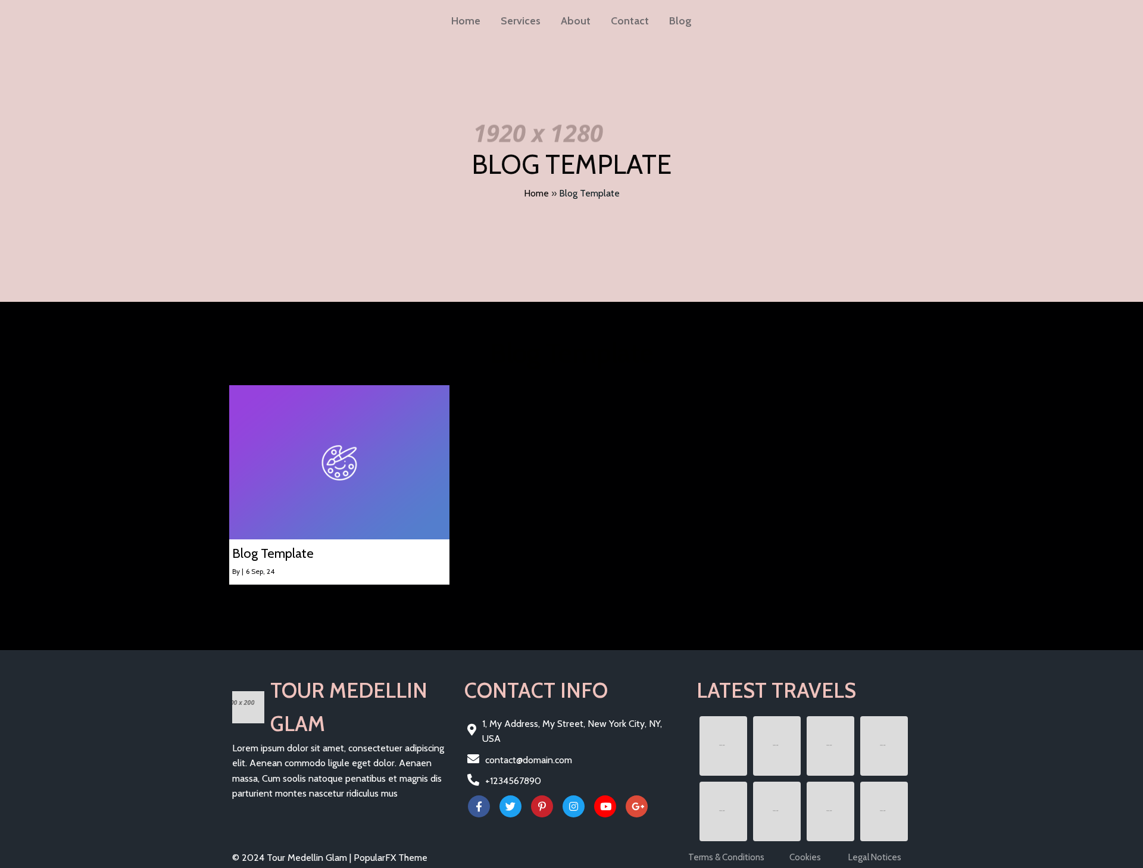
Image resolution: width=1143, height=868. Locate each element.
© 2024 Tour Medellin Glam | (293, 857)
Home (536, 193)
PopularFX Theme (390, 857)
